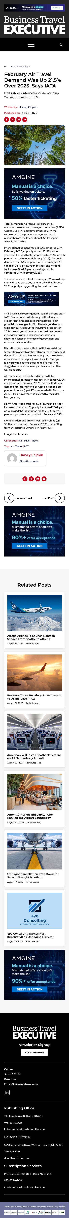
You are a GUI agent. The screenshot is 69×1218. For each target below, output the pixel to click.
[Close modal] (63, 1207)
